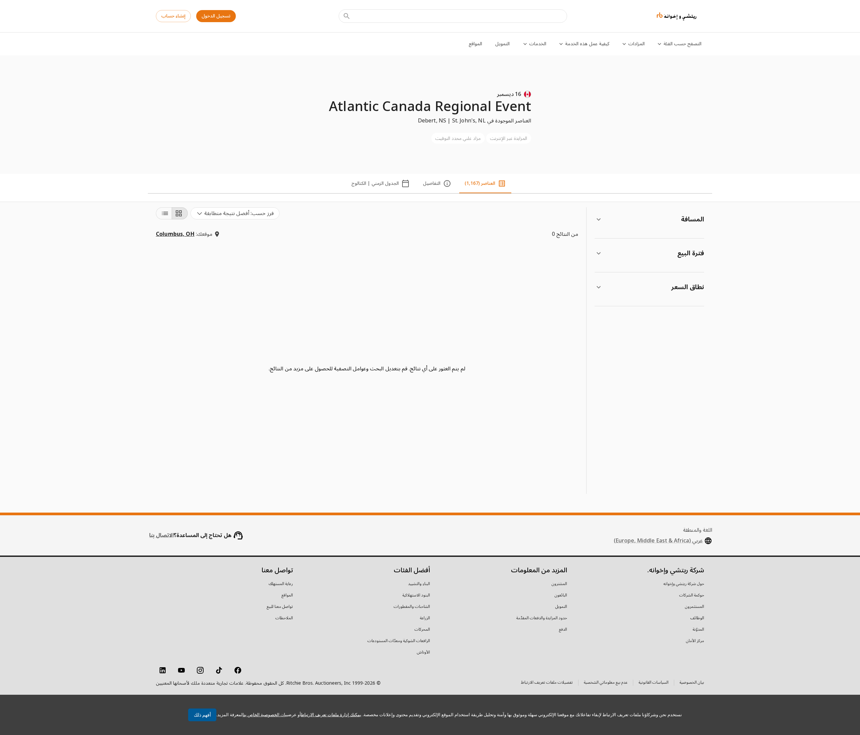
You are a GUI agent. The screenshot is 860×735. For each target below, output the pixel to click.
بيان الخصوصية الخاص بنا (265, 714)
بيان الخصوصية (692, 683)
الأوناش (423, 652)
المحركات (422, 630)
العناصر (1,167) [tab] (480, 183)
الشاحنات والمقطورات (412, 607)
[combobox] (235, 213)
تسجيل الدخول (216, 16)
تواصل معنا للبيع (280, 607)
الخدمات (537, 44)
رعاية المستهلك (281, 584)
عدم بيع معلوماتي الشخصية (606, 683)
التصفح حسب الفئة (682, 44)
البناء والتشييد (419, 584)
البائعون (561, 595)
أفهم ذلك (202, 715)
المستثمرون (694, 607)
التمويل (502, 44)
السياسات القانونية (654, 683)
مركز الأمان (695, 641)
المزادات (636, 44)
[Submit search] (347, 16)
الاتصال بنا (161, 535)
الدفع (563, 630)
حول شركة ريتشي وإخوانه (683, 584)
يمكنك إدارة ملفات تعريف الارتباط (331, 714)
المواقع (475, 44)
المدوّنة (698, 630)
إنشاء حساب (173, 16)
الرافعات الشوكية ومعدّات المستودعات (399, 641)
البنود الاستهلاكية (416, 595)
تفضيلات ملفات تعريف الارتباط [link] (547, 683)
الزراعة (425, 618)
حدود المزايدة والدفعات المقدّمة (541, 618)
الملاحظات (284, 618)
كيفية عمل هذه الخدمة (587, 44)
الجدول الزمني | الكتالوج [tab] (375, 183)
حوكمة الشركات (691, 595)
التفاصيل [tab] (431, 183)
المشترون (559, 584)
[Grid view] (180, 213)
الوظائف (697, 618)
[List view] (164, 213)
